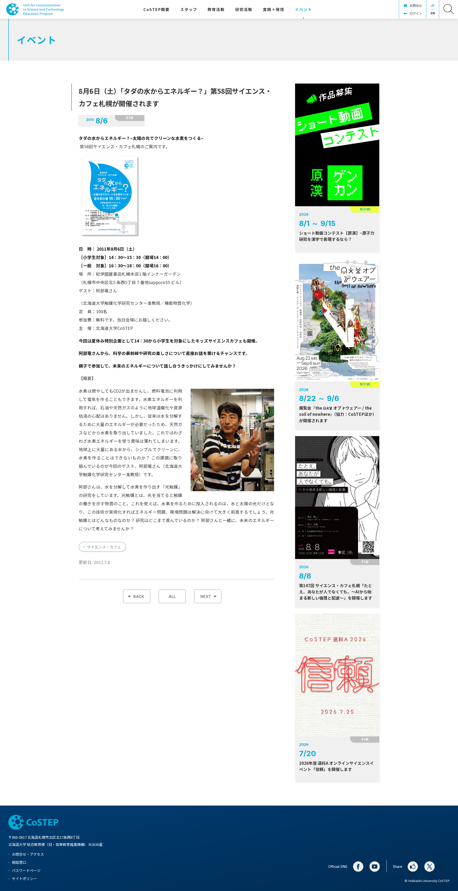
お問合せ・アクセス (28, 854)
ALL (172, 596)
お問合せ (416, 5)
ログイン (416, 13)
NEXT (205, 596)
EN (433, 13)
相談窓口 (19, 862)
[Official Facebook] (358, 866)
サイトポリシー (24, 878)
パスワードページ (26, 870)
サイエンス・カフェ (104, 547)
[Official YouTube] (374, 866)
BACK (138, 596)
